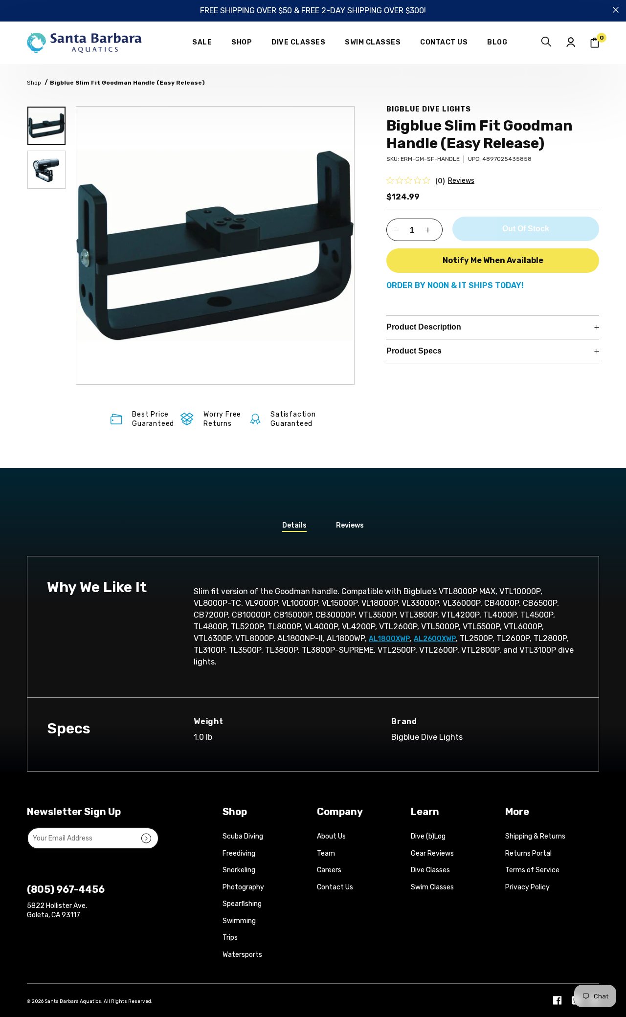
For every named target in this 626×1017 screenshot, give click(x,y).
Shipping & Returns (535, 836)
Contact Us (335, 887)
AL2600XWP (435, 639)
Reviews (461, 181)
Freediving (239, 853)
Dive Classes (430, 870)
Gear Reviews (432, 853)
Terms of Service (532, 870)
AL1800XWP (389, 639)
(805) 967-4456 (66, 889)
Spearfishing (242, 904)
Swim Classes (432, 887)
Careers (329, 870)
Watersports (242, 955)
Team (326, 853)
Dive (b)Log (428, 836)
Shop (34, 83)
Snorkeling (239, 870)
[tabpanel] (215, 245)
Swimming (239, 921)
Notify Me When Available (493, 260)
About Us (331, 836)
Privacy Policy (527, 887)
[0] (594, 43)
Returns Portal (528, 853)
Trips (230, 937)
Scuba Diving (243, 836)
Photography (243, 887)
